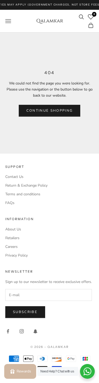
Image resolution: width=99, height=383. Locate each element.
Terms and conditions (22, 194)
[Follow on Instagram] (21, 331)
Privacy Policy (16, 255)
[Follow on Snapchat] (35, 331)
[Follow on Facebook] (8, 331)
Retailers (12, 237)
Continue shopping (49, 110)
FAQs (10, 202)
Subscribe (25, 312)
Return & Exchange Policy (26, 185)
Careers (11, 246)
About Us (13, 229)
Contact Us (14, 176)
